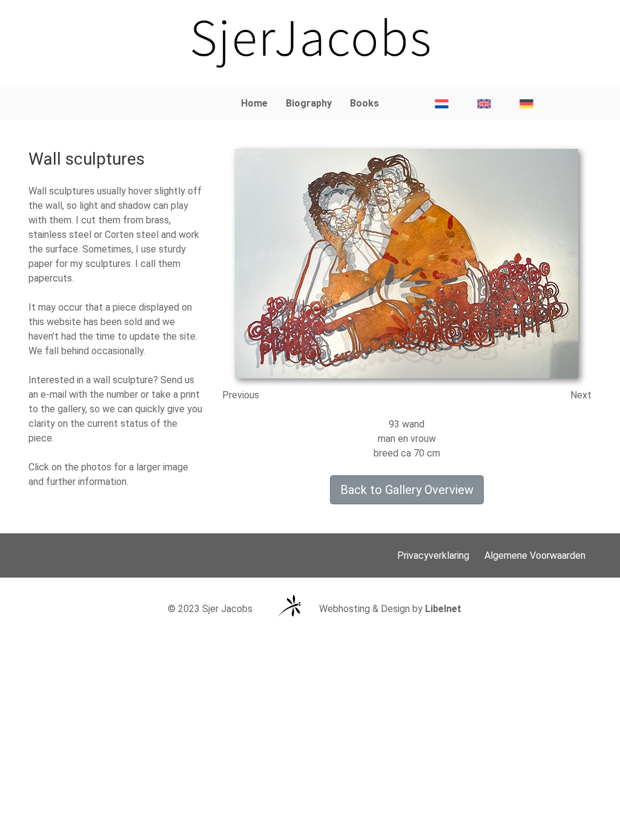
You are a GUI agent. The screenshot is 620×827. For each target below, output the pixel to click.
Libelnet (443, 608)
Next (581, 395)
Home (254, 103)
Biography (309, 103)
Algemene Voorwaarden (534, 555)
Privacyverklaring (433, 555)
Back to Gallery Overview (406, 490)
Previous (240, 395)
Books (364, 103)
